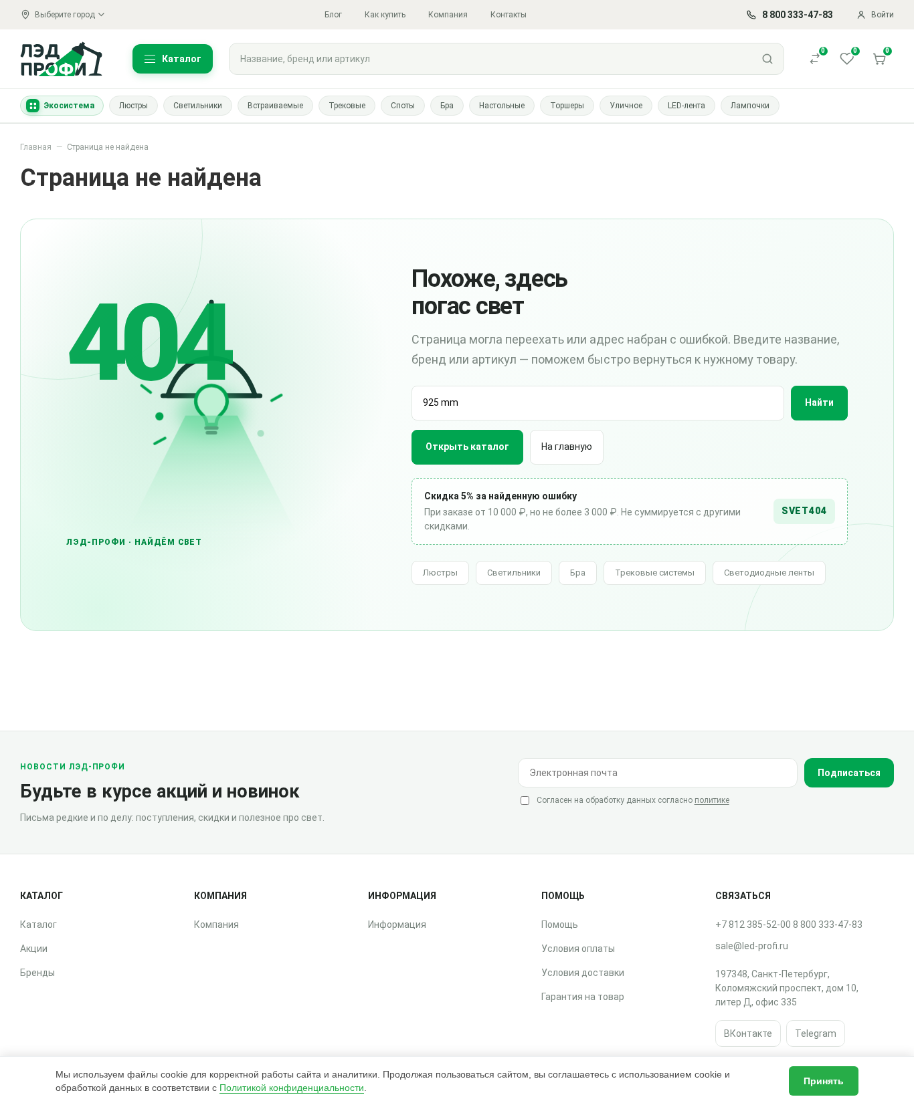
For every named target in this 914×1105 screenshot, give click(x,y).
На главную (566, 446)
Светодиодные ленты (769, 573)
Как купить (385, 14)
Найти (819, 402)
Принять (824, 1081)
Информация (397, 924)
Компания (448, 14)
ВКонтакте (748, 1033)
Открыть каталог (467, 446)
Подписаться (849, 772)
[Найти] (767, 58)
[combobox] (490, 58)
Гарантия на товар (582, 996)
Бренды (37, 972)
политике (712, 800)
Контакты (508, 14)
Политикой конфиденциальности (291, 1087)
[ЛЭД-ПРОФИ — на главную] (61, 58)
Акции (34, 948)
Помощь (559, 924)
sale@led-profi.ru (751, 946)
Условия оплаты (578, 948)
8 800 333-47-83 (827, 924)
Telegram (815, 1033)
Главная (36, 147)
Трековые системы (655, 573)
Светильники (514, 573)
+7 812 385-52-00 (753, 924)
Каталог (38, 924)
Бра (577, 573)
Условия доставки (582, 972)
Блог (333, 14)
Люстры (440, 573)
